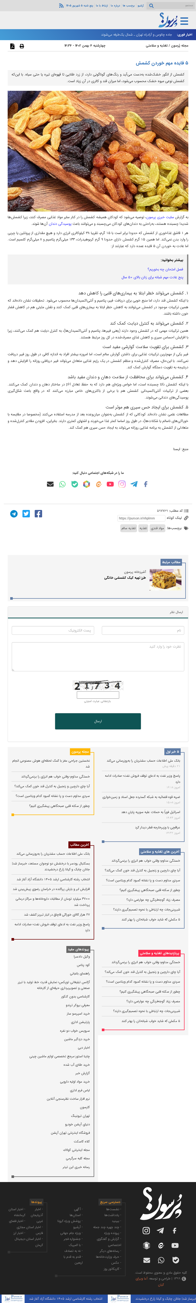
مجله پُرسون (179, 45)
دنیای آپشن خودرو (77, 1124)
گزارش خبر (83, 1073)
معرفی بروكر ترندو (78, 1005)
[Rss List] (61, 5)
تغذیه (143, 528)
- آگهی (78, 1209)
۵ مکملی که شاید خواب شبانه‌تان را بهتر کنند (150, 919)
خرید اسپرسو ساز (78, 1013)
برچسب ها (129, 6)
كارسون (85, 1107)
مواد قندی (157, 528)
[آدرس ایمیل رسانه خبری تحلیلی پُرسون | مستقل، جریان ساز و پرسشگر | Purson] (50, 484)
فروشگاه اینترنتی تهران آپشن (70, 1132)
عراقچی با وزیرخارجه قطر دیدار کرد (157, 827)
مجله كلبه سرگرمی (78, 1158)
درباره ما (115, 6)
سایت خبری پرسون (160, 217)
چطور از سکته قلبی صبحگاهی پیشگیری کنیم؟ (150, 890)
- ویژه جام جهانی (71, 1233)
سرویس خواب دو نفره (75, 1030)
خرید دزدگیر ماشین (77, 1039)
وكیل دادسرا (82, 956)
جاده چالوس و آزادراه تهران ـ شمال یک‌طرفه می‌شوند (136, 34)
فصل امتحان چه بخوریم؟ (165, 269)
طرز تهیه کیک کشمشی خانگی (125, 578)
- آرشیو (78, 1227)
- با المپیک (76, 1245)
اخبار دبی (84, 1047)
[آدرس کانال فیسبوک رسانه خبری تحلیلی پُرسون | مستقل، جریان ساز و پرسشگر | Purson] (146, 484)
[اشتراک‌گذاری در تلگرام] (13, 513)
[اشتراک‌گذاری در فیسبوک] (37, 513)
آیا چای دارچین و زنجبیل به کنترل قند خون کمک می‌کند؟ (142, 870)
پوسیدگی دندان (60, 224)
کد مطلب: (175, 511)
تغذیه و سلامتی (157, 45)
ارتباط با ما (102, 6)
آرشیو (141, 6)
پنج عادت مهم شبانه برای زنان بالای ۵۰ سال (152, 277)
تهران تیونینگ (80, 1116)
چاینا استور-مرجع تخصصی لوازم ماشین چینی (59, 1056)
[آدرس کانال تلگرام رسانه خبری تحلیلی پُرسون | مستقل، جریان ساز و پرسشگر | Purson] (134, 484)
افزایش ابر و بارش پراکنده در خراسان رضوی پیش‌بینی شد (51, 889)
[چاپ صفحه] (21, 46)
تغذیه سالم (128, 528)
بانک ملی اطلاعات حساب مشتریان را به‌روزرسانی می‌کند (143, 760)
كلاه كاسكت (82, 1141)
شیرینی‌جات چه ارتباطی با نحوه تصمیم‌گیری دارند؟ (146, 909)
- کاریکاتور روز (112, 1269)
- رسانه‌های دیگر (110, 1251)
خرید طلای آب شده (77, 1064)
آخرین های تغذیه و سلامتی (160, 851)
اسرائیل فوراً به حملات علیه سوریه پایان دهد (150, 812)
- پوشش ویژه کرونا (70, 1221)
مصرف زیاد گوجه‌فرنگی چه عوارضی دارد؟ (153, 900)
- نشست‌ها (113, 1209)
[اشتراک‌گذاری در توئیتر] (25, 513)
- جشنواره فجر (73, 1239)
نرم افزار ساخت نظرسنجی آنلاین (68, 1098)
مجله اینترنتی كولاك (76, 1150)
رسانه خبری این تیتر (76, 1167)
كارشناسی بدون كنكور (75, 996)
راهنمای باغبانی (80, 973)
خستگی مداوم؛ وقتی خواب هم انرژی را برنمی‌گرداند (146, 860)
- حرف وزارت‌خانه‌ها (108, 1257)
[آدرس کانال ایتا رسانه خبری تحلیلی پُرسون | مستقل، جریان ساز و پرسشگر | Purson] (98, 484)
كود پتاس (83, 965)
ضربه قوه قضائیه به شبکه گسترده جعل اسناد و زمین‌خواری (141, 797)
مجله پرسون (80, 751)
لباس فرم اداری (80, 1090)
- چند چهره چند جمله (107, 1227)
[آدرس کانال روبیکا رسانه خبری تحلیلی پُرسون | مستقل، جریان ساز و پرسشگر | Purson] (86, 484)
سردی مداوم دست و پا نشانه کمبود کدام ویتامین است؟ (143, 880)
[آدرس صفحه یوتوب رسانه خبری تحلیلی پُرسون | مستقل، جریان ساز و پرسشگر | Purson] (110, 484)
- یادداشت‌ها (112, 1215)
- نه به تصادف (73, 1251)
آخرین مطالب (79, 845)
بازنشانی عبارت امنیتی (97, 701)
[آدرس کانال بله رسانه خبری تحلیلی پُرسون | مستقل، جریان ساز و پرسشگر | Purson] (75, 484)
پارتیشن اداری (80, 1022)
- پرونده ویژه (112, 1233)
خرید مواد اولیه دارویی (75, 1081)
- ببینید (116, 1221)
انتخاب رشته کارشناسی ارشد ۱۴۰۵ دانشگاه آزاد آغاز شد (53, 879)
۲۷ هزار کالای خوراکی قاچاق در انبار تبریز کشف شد (57, 914)
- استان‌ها (76, 1215)
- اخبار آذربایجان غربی (37, 1215)
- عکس (116, 1262)
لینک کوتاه (175, 518)
